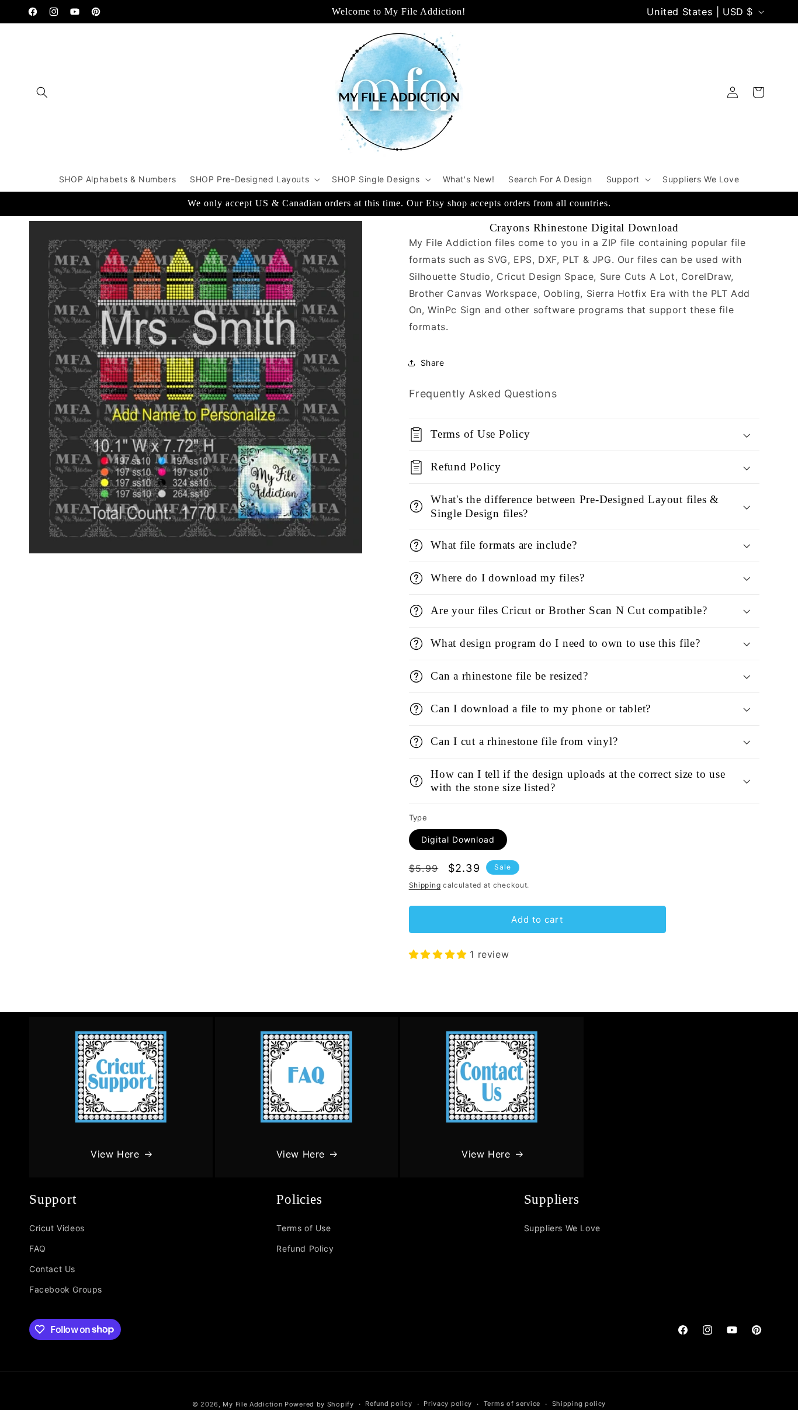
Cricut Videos (57, 1228)
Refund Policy (305, 1248)
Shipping (425, 885)
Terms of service (512, 1403)
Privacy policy (448, 1403)
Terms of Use (303, 1228)
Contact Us (52, 1269)
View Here (115, 1154)
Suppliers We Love (562, 1228)
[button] (42, 92)
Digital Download (458, 839)
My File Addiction (252, 1404)
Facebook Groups (65, 1289)
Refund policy (388, 1403)
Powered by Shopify (319, 1404)
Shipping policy (579, 1403)
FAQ (37, 1248)
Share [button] (433, 363)
